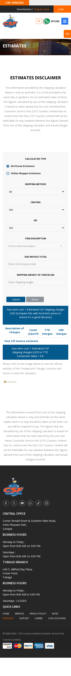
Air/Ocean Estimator (23, 166)
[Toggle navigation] (64, 21)
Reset (35, 299)
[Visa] (49, 645)
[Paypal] (28, 645)
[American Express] (39, 645)
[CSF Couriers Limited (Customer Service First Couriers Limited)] (35, 484)
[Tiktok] (38, 502)
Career (38, 618)
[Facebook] (6, 502)
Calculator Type (35, 158)
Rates (55, 613)
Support (24, 618)
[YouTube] (22, 502)
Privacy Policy (38, 613)
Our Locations (57, 618)
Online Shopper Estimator (26, 173)
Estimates (8, 618)
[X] (14, 502)
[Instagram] (46, 502)
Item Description (35, 238)
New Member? (33, 9)
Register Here (41, 9)
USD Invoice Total (35, 256)
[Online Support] (56, 21)
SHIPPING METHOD (35, 184)
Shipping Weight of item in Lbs (35, 274)
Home (6, 613)
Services (19, 613)
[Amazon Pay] (7, 645)
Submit (16, 299)
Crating (36, 202)
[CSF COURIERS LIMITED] (10, 21)
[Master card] (17, 645)
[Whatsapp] (30, 502)
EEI (35, 220)
